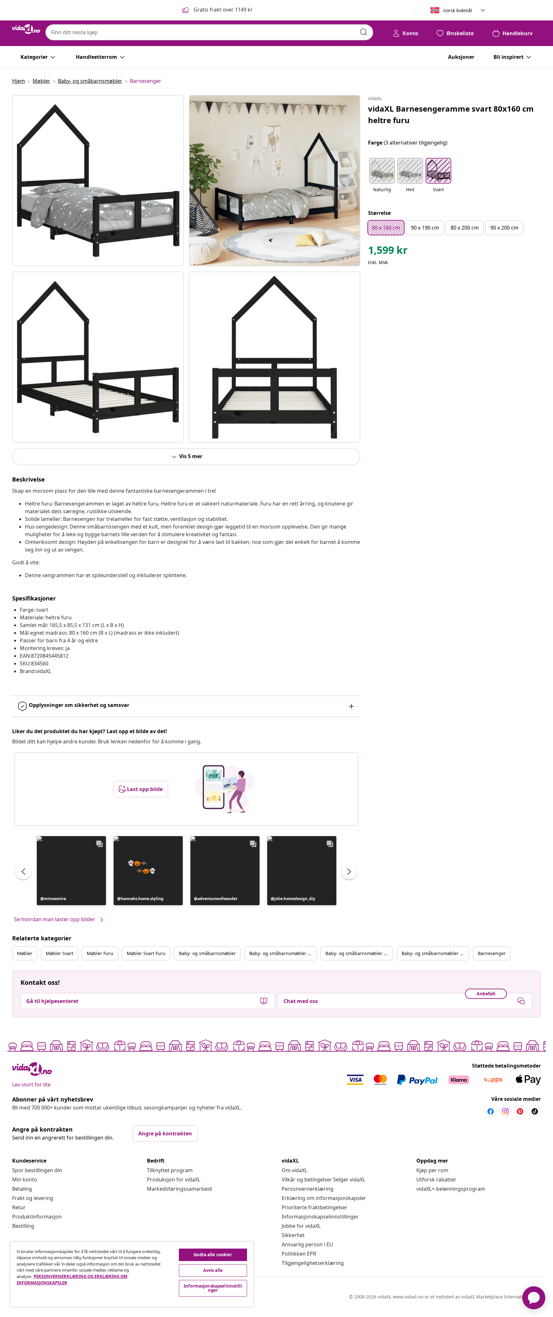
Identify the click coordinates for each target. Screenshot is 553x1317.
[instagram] (505, 1111)
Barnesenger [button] (492, 953)
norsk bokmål (457, 10)
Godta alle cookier (213, 1255)
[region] (131, 1274)
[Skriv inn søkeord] (363, 32)
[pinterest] (520, 1111)
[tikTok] (535, 1111)
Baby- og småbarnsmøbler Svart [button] (283, 953)
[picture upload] (224, 789)
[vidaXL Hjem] (26, 29)
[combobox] (209, 32)
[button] (217, 10)
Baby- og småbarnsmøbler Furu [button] (359, 953)
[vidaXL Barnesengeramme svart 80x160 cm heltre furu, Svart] (98, 181)
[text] (388, 251)
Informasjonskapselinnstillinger (320, 1216)
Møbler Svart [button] (59, 953)
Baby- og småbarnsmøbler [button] (207, 953)
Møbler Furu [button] (100, 953)
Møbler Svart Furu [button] (146, 953)
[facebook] (490, 1111)
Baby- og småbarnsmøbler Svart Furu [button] (435, 953)
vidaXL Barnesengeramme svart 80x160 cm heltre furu (451, 114)
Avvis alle (213, 1270)
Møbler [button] (24, 953)
